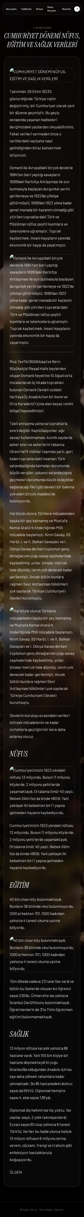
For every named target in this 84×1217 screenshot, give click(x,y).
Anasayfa (11, 8)
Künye (39, 8)
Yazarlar (66, 8)
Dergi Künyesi (51, 9)
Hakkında (26, 8)
